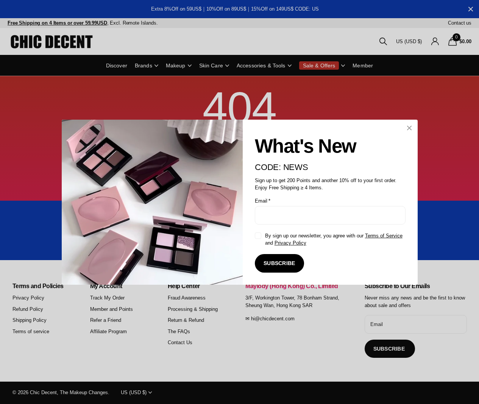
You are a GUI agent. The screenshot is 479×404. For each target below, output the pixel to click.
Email (262, 200)
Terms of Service (383, 235)
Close (409, 128)
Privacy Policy (290, 243)
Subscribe (279, 263)
